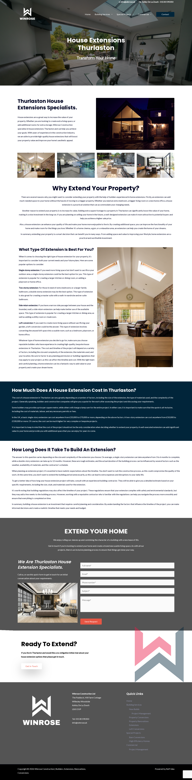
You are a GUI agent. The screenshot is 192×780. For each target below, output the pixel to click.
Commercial (143, 14)
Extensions (134, 725)
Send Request (91, 621)
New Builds (134, 709)
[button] (165, 14)
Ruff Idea (170, 769)
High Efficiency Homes (139, 741)
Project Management (141, 713)
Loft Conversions (136, 729)
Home (88, 14)
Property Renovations (139, 721)
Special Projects (124, 14)
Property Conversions (139, 717)
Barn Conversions (137, 737)
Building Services (102, 14)
